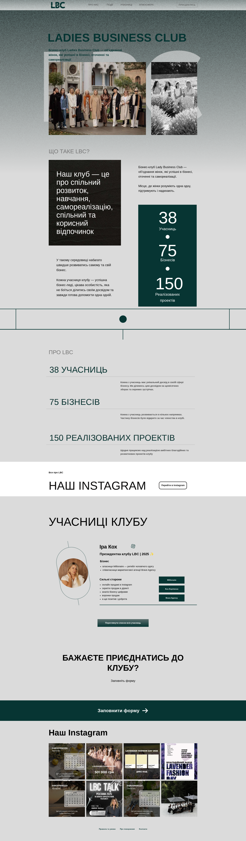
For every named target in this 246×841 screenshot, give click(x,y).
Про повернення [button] (127, 829)
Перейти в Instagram (173, 485)
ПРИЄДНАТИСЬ (187, 5)
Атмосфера (146, 4)
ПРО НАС (93, 4)
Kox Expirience (171, 589)
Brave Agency (172, 598)
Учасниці (126, 4)
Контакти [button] (143, 829)
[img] (58, 5)
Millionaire (171, 580)
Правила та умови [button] (107, 829)
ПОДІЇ (110, 4)
